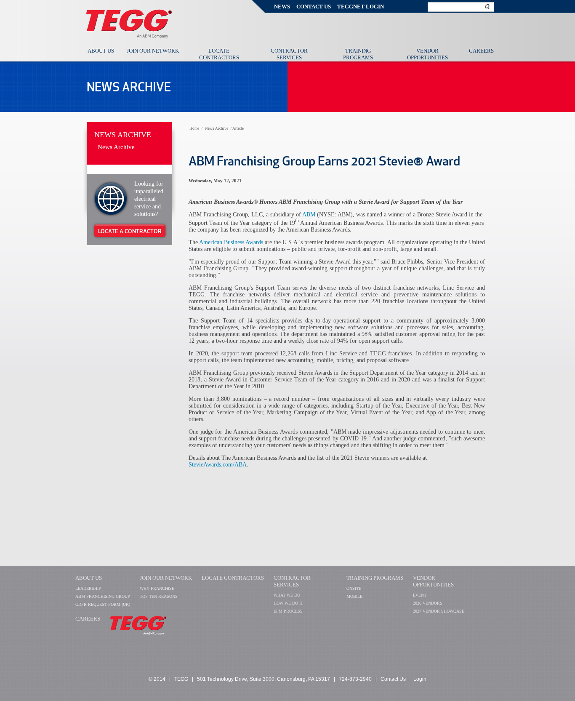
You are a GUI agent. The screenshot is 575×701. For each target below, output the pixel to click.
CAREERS (87, 619)
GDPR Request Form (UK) (102, 604)
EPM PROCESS (288, 611)
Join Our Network (153, 51)
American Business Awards (231, 242)
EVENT (419, 595)
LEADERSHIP (88, 588)
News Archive (122, 135)
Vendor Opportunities (427, 54)
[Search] (487, 6)
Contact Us (313, 6)
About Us (101, 51)
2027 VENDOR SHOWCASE (438, 611)
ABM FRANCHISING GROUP (102, 596)
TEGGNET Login (360, 6)
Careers (481, 51)
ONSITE (353, 588)
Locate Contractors (219, 54)
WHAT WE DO (287, 595)
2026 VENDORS (427, 603)
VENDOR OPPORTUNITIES (433, 581)
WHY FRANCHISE (157, 588)
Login (419, 679)
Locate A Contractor (130, 231)
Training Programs (358, 54)
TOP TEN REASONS (159, 596)
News (282, 6)
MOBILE (354, 596)
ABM (308, 214)
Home (194, 128)
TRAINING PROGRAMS (374, 578)
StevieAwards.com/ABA (218, 464)
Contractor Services (289, 54)
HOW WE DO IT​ (288, 603)
